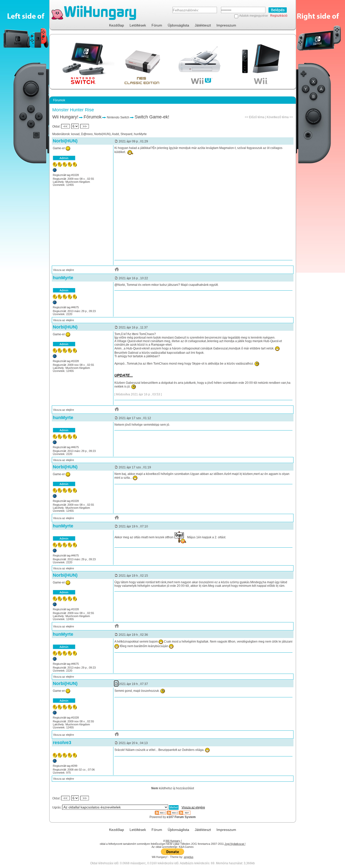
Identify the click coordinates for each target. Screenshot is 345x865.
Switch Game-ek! (152, 116)
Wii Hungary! (65, 116)
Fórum (157, 25)
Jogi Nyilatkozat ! (235, 843)
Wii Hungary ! (173, 840)
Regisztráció (278, 15)
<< (65, 126)
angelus (188, 856)
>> (85, 126)
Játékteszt (203, 25)
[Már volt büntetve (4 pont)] (55, 762)
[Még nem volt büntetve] (55, 171)
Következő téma (278, 117)
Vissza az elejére (63, 269)
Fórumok (93, 116)
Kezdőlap (116, 25)
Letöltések (138, 25)
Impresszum (226, 25)
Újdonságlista (178, 25)
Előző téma (256, 117)
